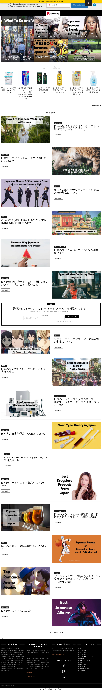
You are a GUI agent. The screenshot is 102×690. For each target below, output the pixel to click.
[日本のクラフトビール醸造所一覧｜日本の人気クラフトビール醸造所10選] (25, 517)
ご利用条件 (58, 689)
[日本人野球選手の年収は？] (84, 50)
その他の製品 (95, 105)
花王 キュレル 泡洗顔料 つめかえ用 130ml (8, 90)
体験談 (20, 54)
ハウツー (82, 666)
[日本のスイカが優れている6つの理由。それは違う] (25, 253)
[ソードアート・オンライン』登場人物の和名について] (25, 342)
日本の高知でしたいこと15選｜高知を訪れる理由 (23, 370)
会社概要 (29, 672)
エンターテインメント (86, 656)
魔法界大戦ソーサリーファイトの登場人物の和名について (76, 191)
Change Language (80, 5)
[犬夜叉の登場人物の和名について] (51, 27)
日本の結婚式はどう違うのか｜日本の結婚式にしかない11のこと (76, 128)
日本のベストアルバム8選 (16, 610)
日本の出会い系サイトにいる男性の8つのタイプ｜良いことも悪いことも (24, 283)
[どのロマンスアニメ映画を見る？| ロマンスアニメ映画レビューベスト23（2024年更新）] (25, 581)
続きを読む (58, 134)
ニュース (82, 670)
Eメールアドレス (44, 315)
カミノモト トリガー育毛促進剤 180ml (42, 90)
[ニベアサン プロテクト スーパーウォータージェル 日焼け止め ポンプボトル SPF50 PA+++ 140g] (25, 78)
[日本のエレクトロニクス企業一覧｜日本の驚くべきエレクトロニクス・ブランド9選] (25, 403)
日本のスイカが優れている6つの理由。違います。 (77, 251)
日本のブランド (84, 31)
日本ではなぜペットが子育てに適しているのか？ (23, 159)
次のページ (57, 632)
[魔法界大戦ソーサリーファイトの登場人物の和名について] (25, 193)
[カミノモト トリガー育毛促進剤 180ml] (42, 78)
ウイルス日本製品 (46, 1)
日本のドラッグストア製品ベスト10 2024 (22, 484)
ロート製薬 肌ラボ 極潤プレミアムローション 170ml (59, 90)
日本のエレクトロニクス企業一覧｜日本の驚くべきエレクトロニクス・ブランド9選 (76, 402)
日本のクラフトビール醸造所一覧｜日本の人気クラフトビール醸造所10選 (76, 516)
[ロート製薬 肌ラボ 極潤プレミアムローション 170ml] (59, 78)
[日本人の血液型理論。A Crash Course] (76, 435)
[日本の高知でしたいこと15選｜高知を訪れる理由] (76, 372)
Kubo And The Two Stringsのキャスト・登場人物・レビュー (27, 459)
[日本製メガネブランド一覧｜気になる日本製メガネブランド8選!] (84, 27)
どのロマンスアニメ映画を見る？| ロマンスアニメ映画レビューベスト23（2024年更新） (77, 579)
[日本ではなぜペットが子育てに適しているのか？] (76, 161)
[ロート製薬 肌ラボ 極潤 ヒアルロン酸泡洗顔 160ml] (93, 78)
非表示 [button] (61, 1)
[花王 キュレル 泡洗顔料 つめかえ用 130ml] (8, 78)
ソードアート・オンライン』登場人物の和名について (76, 340)
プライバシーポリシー (47, 689)
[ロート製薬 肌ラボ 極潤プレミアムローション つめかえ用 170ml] (76, 78)
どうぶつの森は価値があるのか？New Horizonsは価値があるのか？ (23, 221)
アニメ (51, 33)
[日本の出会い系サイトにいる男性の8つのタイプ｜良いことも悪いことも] (76, 285)
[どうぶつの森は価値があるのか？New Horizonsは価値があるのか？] (76, 223)
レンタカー (82, 650)
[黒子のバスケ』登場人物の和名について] (76, 549)
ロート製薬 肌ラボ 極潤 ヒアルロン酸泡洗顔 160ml (93, 90)
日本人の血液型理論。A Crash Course (23, 433)
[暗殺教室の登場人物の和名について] (51, 50)
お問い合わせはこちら (59, 654)
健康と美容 (5, 479)
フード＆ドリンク (60, 246)
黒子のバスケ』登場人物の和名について (23, 547)
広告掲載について (32, 676)
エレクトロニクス (60, 396)
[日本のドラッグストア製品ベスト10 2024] (76, 486)
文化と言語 (58, 123)
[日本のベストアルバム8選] (76, 612)
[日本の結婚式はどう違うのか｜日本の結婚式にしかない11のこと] (25, 129)
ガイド (15, 54)
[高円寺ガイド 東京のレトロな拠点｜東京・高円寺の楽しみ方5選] (17, 39)
